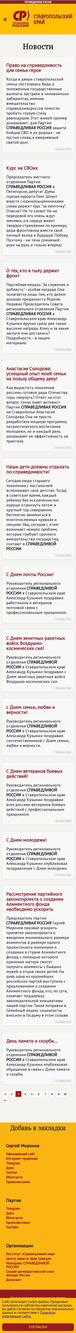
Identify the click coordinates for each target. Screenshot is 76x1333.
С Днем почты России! (38, 596)
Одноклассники (18, 1182)
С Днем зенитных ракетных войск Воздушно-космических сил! (38, 662)
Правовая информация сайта (28, 1314)
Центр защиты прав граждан (28, 1258)
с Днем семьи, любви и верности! (38, 729)
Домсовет (14, 1280)
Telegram (13, 1163)
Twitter (11, 1172)
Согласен (38, 1327)
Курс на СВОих (38, 209)
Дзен (10, 1168)
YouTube (12, 1227)
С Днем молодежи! (38, 856)
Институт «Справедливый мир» (30, 1254)
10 (65, 1094)
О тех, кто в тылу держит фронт (38, 309)
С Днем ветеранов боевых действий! (38, 795)
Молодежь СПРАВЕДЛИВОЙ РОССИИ (27, 1265)
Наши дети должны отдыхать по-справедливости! (38, 510)
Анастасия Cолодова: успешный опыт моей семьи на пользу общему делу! (38, 407)
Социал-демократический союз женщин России (30, 1273)
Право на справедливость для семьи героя (38, 106)
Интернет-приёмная (21, 1158)
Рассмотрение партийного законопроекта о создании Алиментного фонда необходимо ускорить (38, 957)
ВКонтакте (14, 1177)
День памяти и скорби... (38, 1060)
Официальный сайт (20, 1154)
